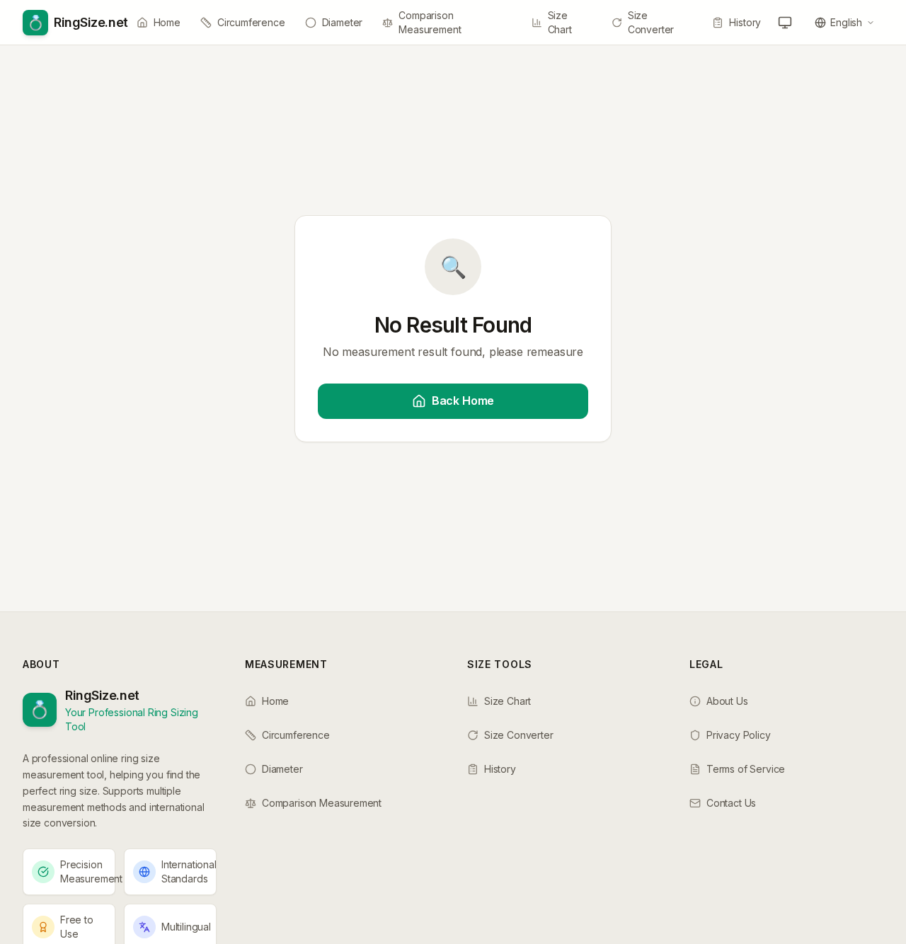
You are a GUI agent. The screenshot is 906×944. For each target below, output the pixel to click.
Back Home (463, 400)
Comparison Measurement (429, 22)
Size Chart (560, 22)
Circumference (251, 22)
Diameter (342, 22)
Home (167, 22)
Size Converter (651, 22)
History (745, 22)
